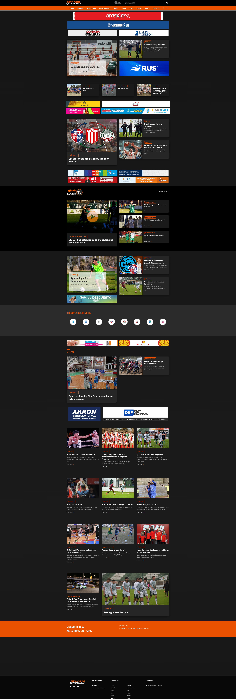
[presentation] (165, 8)
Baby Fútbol (91, 8)
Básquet (80, 8)
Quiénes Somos (96, 685)
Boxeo (147, 8)
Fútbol (71, 8)
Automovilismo (104, 8)
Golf (131, 8)
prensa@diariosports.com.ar (155, 685)
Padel (124, 8)
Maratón (156, 8)
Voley (116, 8)
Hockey (138, 8)
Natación (113, 698)
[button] (117, 328)
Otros (128, 698)
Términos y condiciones (98, 688)
